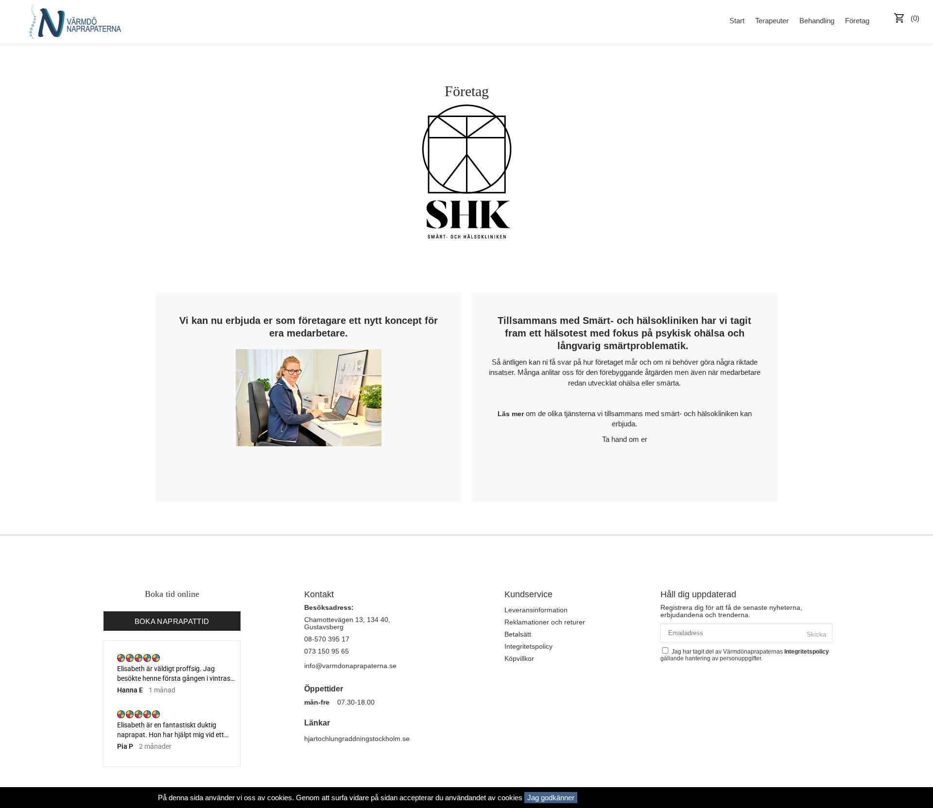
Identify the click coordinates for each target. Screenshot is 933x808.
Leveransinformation (536, 610)
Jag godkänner (550, 797)
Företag (857, 21)
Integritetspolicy (528, 646)
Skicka (816, 634)
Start (736, 21)
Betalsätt (517, 634)
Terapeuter (772, 21)
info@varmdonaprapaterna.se (350, 666)
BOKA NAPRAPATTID (172, 621)
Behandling (816, 21)
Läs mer (511, 414)
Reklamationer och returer (544, 622)
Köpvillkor (519, 658)
